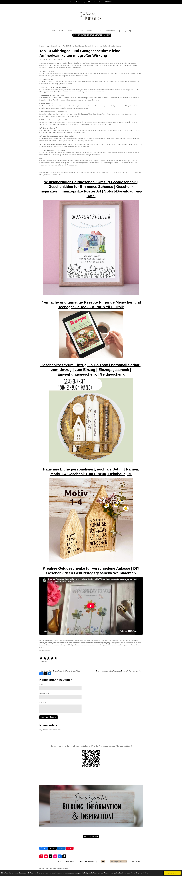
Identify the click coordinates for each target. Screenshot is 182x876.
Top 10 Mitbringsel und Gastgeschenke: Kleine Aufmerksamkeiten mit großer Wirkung (92, 46)
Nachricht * (43, 702)
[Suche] (124, 30)
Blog (47, 46)
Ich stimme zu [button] (172, 873)
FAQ (60, 861)
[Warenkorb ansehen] (130, 30)
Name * (42, 684)
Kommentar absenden (48, 717)
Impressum (136, 861)
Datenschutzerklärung (87, 861)
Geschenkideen (56, 46)
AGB (103, 861)
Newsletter (69, 861)
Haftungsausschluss (118, 861)
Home (41, 46)
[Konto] (119, 30)
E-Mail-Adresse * (45, 693)
